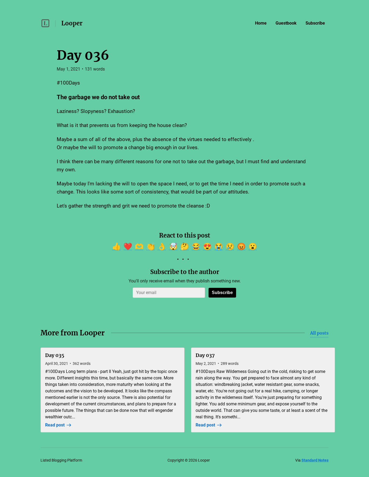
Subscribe (315, 23)
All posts (319, 333)
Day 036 (83, 55)
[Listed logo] (45, 23)
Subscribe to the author (184, 272)
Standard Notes (314, 460)
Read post (55, 425)
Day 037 (205, 355)
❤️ (127, 246)
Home (261, 23)
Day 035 (54, 355)
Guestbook (286, 23)
